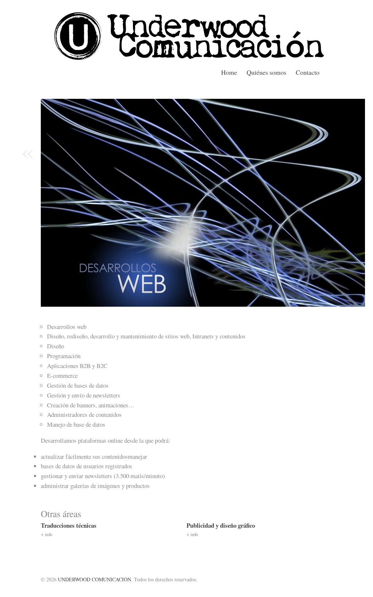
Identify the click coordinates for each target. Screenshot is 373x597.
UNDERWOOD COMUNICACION (94, 579)
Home (230, 72)
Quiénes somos (267, 72)
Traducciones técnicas (69, 525)
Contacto (307, 72)
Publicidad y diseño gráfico (220, 525)
